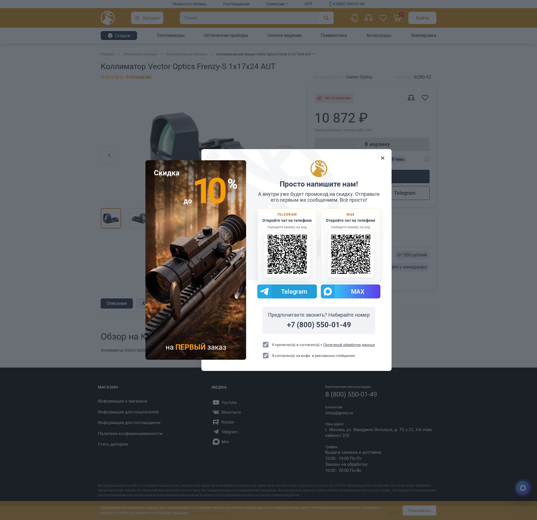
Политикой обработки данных (349, 345)
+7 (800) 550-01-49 (319, 325)
